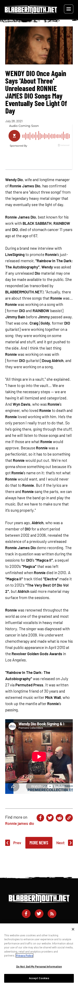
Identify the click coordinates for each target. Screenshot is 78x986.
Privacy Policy (24, 955)
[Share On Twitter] (50, 818)
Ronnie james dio (19, 823)
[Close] (73, 929)
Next (60, 842)
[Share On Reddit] (59, 818)
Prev (17, 842)
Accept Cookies (39, 978)
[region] (39, 954)
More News (39, 842)
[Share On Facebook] (40, 818)
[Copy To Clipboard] (69, 818)
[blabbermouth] (31, 12)
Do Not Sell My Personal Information (39, 966)
